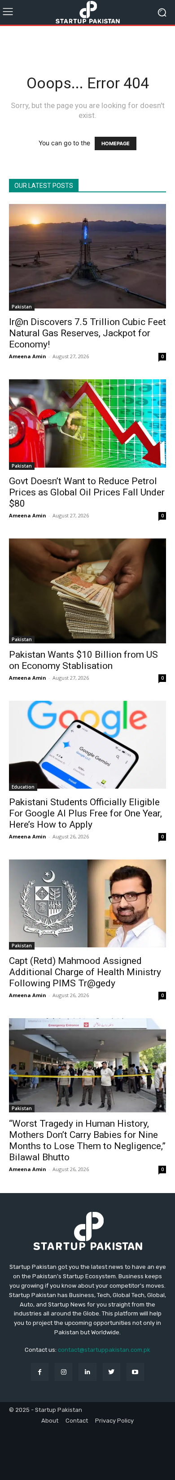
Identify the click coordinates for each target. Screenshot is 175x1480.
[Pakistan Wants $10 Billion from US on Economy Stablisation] (87, 590)
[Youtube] (135, 1371)
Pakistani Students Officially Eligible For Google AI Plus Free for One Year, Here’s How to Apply (85, 813)
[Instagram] (63, 1371)
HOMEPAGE (115, 143)
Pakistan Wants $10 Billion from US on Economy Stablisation (83, 660)
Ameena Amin (27, 356)
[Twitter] (111, 1371)
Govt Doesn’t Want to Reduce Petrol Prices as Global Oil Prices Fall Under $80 (87, 492)
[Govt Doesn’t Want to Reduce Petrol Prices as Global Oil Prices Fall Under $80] (87, 424)
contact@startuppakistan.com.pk (104, 1349)
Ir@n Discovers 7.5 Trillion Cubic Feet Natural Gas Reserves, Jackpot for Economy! (87, 333)
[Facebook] (39, 1371)
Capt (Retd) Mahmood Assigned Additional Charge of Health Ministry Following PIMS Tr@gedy (85, 972)
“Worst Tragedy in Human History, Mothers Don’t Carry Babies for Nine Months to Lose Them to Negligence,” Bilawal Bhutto (87, 1140)
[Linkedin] (87, 1371)
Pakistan (22, 307)
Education (23, 787)
